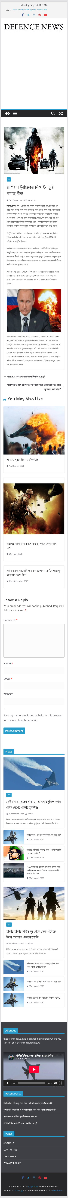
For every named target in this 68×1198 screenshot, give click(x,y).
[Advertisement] (34, 73)
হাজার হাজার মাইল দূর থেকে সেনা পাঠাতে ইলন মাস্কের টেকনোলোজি (31, 934)
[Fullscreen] (60, 1083)
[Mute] (55, 1083)
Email (7, 679)
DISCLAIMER (9, 1156)
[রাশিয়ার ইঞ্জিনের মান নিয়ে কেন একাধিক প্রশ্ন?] (13, 1000)
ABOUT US (8, 1143)
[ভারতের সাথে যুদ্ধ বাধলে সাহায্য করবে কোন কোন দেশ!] (33, 479)
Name (8, 663)
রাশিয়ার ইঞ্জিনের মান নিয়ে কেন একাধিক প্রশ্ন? (43, 997)
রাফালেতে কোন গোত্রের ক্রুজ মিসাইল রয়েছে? (26, 376)
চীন (8, 179)
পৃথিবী (9, 924)
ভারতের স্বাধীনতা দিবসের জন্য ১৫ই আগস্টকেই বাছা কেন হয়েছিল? (44, 851)
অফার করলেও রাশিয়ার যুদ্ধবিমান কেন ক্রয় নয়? (30, 10)
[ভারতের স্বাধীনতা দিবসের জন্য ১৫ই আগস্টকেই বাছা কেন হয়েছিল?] (13, 853)
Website (8, 694)
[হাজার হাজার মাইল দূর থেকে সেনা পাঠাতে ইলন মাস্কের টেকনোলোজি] (33, 903)
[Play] (7, 1083)
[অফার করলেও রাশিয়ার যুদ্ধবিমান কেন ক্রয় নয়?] (13, 837)
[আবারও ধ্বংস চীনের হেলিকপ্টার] (33, 408)
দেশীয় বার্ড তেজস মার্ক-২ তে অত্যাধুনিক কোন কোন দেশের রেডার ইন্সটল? (33, 804)
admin (33, 200)
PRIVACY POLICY (12, 1162)
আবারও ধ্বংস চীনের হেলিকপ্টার (22, 460)
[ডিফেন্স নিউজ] (7, 113)
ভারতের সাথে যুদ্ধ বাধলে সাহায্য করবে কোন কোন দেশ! (31, 545)
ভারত (9, 795)
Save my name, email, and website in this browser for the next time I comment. (33, 718)
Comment (10, 620)
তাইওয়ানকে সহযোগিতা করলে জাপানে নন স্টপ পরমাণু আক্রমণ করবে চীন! (33, 573)
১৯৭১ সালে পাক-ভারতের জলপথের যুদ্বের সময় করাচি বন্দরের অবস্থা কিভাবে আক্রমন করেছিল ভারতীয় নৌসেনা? (43, 870)
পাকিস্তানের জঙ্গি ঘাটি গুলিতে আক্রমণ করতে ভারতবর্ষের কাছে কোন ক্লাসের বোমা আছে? (34, 387)
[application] (33, 1069)
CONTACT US (10, 1149)
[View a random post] (61, 113)
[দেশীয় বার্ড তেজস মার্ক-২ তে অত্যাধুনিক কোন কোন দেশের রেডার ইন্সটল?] (33, 773)
